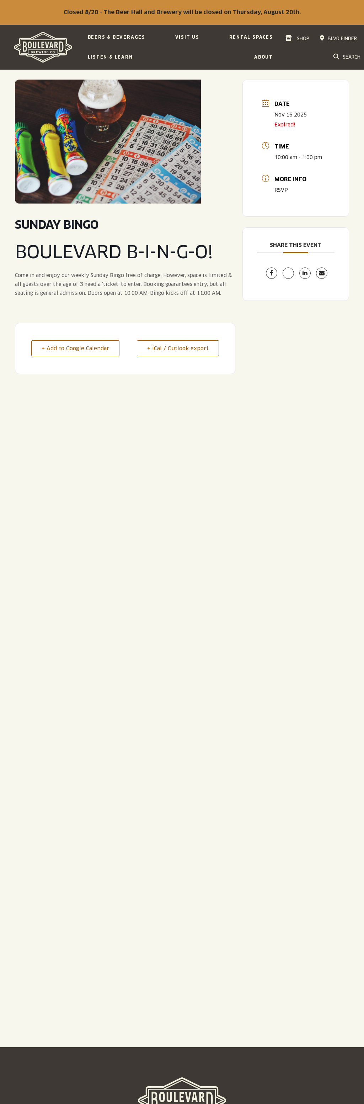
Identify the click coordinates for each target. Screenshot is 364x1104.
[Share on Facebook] (271, 273)
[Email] (321, 273)
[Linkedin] (305, 273)
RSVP (281, 190)
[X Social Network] (288, 273)
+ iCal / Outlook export (178, 348)
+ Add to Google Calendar (75, 348)
